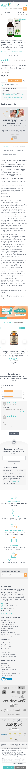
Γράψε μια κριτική (14, 433)
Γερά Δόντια (13, 96)
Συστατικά (20, 150)
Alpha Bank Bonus (6, 648)
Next (24, 341)
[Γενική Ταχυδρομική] (10, 710)
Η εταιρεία (4, 663)
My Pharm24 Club (6, 643)
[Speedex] (17, 710)
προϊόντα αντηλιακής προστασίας (16, 599)
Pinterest (12, 613)
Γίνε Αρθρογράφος (6, 675)
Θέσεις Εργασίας (6, 667)
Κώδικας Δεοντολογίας (8, 745)
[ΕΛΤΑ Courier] (3, 710)
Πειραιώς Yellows (6, 652)
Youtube (9, 613)
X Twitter (14, 613)
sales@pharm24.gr (9, 608)
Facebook (2, 613)
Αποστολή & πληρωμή (10, 154)
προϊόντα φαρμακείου (17, 594)
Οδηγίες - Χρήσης (19, 147)
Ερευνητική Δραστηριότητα (9, 669)
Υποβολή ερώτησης (14, 463)
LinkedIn (17, 613)
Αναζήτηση (25, 575)
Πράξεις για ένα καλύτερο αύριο (10, 673)
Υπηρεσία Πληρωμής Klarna (9, 656)
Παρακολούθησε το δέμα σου (9, 626)
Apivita (14, 719)
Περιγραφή (6, 147)
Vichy (16, 720)
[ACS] (17, 714)
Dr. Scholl (24, 719)
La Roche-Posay (9, 720)
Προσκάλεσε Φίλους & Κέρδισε (10, 646)
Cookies (24, 744)
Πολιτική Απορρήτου (15, 744)
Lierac (9, 719)
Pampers (21, 720)
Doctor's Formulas (14, 55)
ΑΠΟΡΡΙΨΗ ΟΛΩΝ (20, 767)
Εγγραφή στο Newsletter (8, 632)
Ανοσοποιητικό (5, 96)
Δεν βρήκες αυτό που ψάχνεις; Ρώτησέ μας (14, 452)
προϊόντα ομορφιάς (6, 597)
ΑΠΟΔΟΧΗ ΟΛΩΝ (8, 767)
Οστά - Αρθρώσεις (18, 94)
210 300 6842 (8, 603)
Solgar (19, 719)
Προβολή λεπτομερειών (18, 763)
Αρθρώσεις (4, 99)
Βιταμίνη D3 (5, 94)
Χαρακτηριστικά (8, 150)
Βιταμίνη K (11, 94)
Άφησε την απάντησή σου (9, 486)
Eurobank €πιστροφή (7, 650)
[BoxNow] (24, 710)
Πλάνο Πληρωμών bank (9, 654)
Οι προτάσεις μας (19, 322)
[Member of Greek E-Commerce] (9, 725)
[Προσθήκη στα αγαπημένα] (24, 81)
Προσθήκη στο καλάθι (15, 80)
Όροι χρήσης (5, 744)
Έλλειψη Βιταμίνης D (19, 97)
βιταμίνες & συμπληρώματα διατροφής (12, 596)
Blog (2, 671)
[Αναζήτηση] (25, 9)
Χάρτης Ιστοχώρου (21, 745)
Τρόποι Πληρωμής (6, 620)
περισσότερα (15, 481)
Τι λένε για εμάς (5, 665)
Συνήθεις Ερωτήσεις (7, 628)
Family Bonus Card (6, 644)
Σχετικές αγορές (8, 322)
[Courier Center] (11, 714)
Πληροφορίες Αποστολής (8, 622)
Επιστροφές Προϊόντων (8, 624)
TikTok (7, 613)
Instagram (4, 613)
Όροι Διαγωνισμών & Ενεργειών (10, 634)
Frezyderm (4, 719)
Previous (3, 341)
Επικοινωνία (4, 630)
